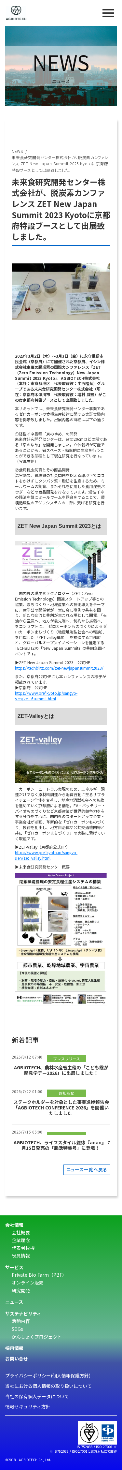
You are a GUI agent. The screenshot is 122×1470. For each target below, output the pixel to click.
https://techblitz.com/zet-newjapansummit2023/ (59, 668)
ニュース (14, 1302)
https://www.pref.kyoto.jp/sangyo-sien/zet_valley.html (46, 855)
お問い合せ (16, 1359)
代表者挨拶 (23, 1248)
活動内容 (21, 1321)
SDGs (17, 1329)
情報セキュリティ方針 (27, 1406)
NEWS (17, 151)
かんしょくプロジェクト (37, 1337)
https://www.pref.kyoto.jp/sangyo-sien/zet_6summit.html (46, 695)
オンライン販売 (28, 1283)
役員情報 (21, 1256)
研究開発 (21, 1290)
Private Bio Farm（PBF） (39, 1275)
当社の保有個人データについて (37, 1396)
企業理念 (21, 1240)
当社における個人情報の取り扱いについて (48, 1386)
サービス (14, 1267)
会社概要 (21, 1232)
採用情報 (14, 1348)
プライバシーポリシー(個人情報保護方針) (47, 1376)
